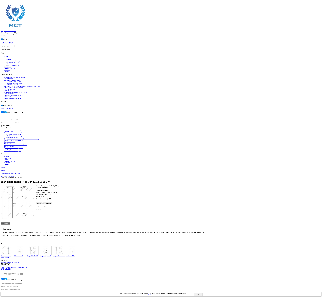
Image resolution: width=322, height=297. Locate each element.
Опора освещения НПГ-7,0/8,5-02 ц (6, 256)
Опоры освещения (9, 89)
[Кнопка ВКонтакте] (2, 112)
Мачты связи (7, 90)
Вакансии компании (13, 65)
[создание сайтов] (2, 264)
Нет (4, 35)
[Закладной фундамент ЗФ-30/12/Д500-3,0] (17, 202)
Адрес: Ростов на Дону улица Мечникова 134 (14, 267)
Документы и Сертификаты (15, 61)
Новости (9, 59)
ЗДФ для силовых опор (14, 81)
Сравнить (38, 209)
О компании (7, 57)
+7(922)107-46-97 (7, 43)
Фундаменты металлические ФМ (13, 80)
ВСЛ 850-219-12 (18, 256)
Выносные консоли (13, 84)
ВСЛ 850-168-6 (70, 256)
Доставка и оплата (9, 68)
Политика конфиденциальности (10, 262)
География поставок (13, 62)
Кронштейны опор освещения (12, 98)
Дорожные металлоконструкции (13, 95)
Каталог (6, 56)
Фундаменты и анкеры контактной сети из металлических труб (22, 86)
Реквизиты (10, 64)
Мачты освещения (9, 93)
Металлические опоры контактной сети (15, 92)
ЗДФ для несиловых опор (14, 83)
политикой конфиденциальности (151, 294)
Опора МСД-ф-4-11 (45, 256)
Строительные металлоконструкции (14, 77)
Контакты (7, 70)
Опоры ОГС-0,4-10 (32, 256)
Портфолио (7, 67)
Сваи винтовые (8, 78)
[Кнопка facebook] (4, 112)
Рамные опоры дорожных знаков (13, 87)
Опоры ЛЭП (7, 96)
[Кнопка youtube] (6, 112)
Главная (6, 71)
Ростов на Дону (11, 32)
